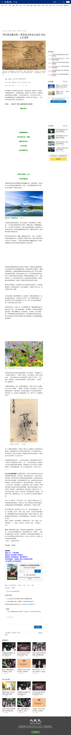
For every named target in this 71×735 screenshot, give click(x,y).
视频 (35, 5)
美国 (13, 5)
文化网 (9, 30)
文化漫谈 (19, 30)
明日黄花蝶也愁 (12, 585)
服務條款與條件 (37, 577)
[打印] (19, 85)
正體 (14, 1)
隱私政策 (30, 578)
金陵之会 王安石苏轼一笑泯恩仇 (14, 555)
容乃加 (13, 587)
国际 (17, 5)
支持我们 (58, 159)
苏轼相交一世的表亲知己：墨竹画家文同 (16, 557)
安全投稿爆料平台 (30, 604)
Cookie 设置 (35, 732)
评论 (20, 5)
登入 (68, 1)
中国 (10, 5)
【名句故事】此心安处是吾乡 (13, 561)
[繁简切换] (26, 85)
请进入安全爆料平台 (58, 101)
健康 (31, 5)
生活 (58, 5)
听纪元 (39, 5)
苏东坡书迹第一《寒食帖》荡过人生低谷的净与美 (18, 559)
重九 (28, 585)
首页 (2, 5)
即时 (6, 5)
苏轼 (24, 585)
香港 (28, 5)
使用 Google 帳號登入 (31, 575)
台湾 (24, 5)
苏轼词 (20, 585)
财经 (43, 5)
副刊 (6, 30)
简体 (16, 1)
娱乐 (50, 5)
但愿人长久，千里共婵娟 (12, 553)
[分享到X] (13, 85)
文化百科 (14, 30)
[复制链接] (16, 85)
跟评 (40, 632)
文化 (54, 5)
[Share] (3, 656)
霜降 (32, 585)
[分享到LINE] (9, 85)
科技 (47, 5)
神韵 (61, 5)
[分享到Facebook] (6, 85)
